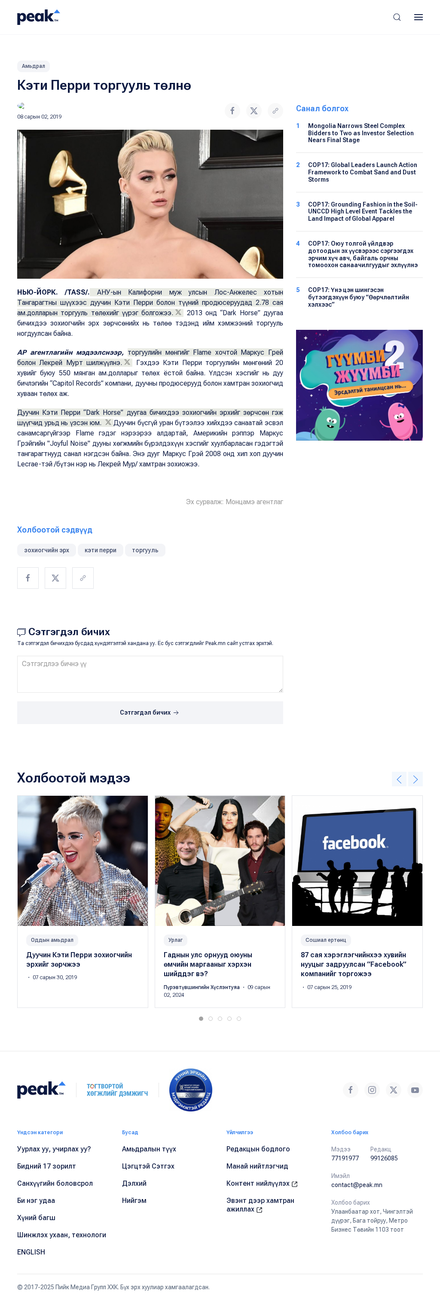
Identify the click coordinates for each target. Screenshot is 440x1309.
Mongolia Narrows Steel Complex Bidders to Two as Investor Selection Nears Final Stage (361, 133)
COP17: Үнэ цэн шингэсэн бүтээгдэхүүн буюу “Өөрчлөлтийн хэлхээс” (358, 297)
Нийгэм (134, 1200)
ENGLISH (31, 1252)
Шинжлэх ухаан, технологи (61, 1235)
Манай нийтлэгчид (257, 1166)
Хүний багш (36, 1218)
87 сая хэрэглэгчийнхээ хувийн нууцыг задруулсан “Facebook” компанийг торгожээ (353, 964)
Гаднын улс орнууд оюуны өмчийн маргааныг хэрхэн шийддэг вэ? (208, 964)
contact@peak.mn (356, 1184)
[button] (397, 17)
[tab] (201, 1019)
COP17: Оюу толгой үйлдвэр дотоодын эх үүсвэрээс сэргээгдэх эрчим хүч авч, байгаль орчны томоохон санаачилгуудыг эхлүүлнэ (363, 254)
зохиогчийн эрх (46, 550)
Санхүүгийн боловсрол (55, 1183)
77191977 (345, 1158)
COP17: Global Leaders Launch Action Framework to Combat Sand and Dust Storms (362, 172)
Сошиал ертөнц (326, 940)
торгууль (145, 550)
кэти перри (100, 550)
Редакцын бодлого (258, 1149)
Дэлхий (134, 1183)
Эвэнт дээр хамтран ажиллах (260, 1204)
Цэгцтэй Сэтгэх (148, 1166)
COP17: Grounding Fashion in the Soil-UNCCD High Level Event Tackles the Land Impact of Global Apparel (363, 211)
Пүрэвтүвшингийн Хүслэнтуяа (202, 987)
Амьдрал (33, 66)
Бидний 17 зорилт (46, 1166)
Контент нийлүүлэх (258, 1183)
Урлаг (175, 940)
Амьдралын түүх (149, 1149)
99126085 (384, 1158)
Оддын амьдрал (52, 940)
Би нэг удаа (36, 1200)
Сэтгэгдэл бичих (146, 712)
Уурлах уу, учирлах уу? (54, 1149)
